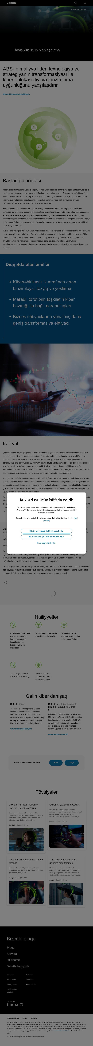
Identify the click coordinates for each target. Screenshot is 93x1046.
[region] (46, 523)
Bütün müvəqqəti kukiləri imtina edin (46, 537)
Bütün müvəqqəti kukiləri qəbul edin (46, 531)
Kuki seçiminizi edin (46, 543)
